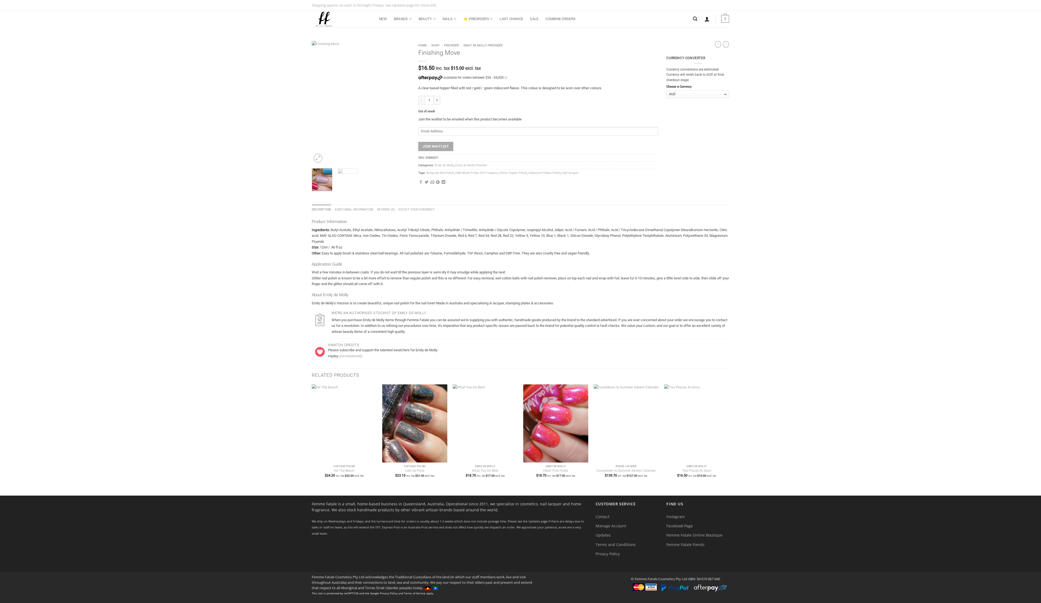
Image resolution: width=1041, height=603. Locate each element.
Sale (534, 19)
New (383, 19)
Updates (603, 535)
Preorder (451, 45)
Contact (602, 516)
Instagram (675, 516)
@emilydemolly (350, 356)
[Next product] (718, 44)
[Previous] (320, 102)
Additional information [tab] (354, 209)
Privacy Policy (608, 553)
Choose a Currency (679, 86)
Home (422, 45)
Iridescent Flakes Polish (544, 173)
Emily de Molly (444, 165)
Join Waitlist (436, 146)
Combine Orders (560, 19)
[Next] (401, 102)
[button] (707, 19)
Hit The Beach (344, 471)
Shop (435, 45)
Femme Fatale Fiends (685, 544)
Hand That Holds (555, 471)
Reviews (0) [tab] (386, 209)
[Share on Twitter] (427, 182)
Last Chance (511, 19)
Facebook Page (679, 525)
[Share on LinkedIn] (443, 182)
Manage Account (611, 525)
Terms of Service (414, 593)
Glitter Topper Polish (513, 173)
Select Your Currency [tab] (417, 209)
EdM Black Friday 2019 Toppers (476, 173)
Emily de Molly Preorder (483, 45)
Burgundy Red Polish (440, 173)
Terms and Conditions (616, 544)
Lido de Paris (414, 471)
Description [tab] (321, 209)
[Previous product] (726, 44)
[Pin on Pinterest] (438, 182)
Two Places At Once (696, 471)
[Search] (695, 19)
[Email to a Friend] (432, 182)
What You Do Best (485, 471)
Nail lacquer (570, 173)
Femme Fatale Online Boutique (694, 535)
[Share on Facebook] (421, 182)
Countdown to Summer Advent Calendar (626, 471)
